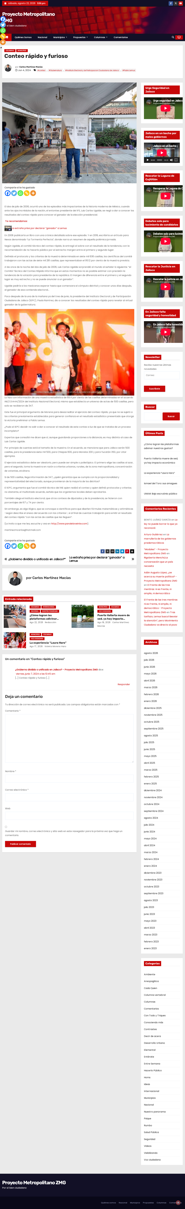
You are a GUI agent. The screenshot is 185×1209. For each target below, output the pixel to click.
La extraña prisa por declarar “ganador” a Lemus (39, 228)
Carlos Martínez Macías (31, 67)
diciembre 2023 (152, 873)
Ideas (147, 1084)
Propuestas (79, 37)
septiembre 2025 (153, 728)
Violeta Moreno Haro (55, 646)
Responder (124, 684)
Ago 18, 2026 (104, 622)
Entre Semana (152, 1063)
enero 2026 (150, 701)
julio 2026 (149, 660)
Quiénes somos (23, 37)
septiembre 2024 (154, 811)
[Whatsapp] (20, 193)
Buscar (150, 407)
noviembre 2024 (153, 797)
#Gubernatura (55, 70)
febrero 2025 (151, 776)
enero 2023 (150, 948)
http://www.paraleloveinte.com (69, 523)
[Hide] (1, 48)
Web (7, 808)
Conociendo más (153, 1022)
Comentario (13, 710)
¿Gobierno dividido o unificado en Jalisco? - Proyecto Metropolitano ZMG (56, 669)
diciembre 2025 (153, 708)
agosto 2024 (151, 818)
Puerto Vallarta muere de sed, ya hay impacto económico (113, 619)
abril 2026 (149, 680)
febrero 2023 (151, 941)
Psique (147, 1118)
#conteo (41, 70)
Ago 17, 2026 (36, 646)
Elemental (150, 1050)
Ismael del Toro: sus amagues (160, 483)
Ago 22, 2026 (36, 622)
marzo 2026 (150, 687)
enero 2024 (150, 866)
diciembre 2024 (153, 790)
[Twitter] (14, 193)
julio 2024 (149, 824)
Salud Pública (151, 1132)
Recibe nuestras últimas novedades (157, 367)
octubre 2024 (151, 804)
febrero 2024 (151, 859)
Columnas (100, 37)
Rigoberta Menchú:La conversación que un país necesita (158, 562)
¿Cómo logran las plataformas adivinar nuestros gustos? (43, 619)
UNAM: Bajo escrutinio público (160, 493)
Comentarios (121, 37)
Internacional (48, 607)
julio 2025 (149, 742)
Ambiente (149, 974)
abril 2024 (149, 845)
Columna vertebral (155, 995)
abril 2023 (149, 927)
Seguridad (149, 1139)
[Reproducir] (147, 160)
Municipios (59, 37)
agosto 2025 (151, 735)
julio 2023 (149, 907)
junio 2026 (149, 667)
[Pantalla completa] (176, 160)
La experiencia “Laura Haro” (48, 642)
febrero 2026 (151, 694)
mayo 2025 (150, 756)
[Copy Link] (27, 193)
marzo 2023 (150, 934)
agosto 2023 (151, 900)
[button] (173, 37)
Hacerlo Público (153, 1070)
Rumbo (148, 1125)
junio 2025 (149, 749)
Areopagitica (151, 981)
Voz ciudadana (105, 611)
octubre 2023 (151, 886)
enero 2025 (150, 783)
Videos (147, 1146)
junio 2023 (149, 914)
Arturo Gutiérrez (153, 534)
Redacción (50, 622)
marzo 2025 (150, 770)
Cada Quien (150, 988)
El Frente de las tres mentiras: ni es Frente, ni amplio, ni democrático (157, 589)
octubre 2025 (151, 721)
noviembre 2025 (153, 715)
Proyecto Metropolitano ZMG (34, 1183)
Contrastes (150, 1029)
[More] (33, 193)
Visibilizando (151, 1153)
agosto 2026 (151, 653)
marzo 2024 (151, 852)
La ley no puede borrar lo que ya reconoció (160, 524)
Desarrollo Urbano (154, 1043)
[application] (162, 153)
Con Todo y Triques (155, 1015)
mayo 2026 (150, 673)
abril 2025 (149, 763)
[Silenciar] (171, 160)
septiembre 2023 (153, 893)
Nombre (10, 771)
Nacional (42, 37)
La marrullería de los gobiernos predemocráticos (160, 539)
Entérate (149, 1056)
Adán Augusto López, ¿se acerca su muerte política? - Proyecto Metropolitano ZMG (160, 577)
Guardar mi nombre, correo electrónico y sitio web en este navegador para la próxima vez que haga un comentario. (63, 833)
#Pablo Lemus (128, 70)
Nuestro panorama (50, 611)
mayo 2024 (150, 838)
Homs (147, 1077)
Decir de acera (152, 1036)
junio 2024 (149, 831)
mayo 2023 (150, 921)
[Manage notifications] (178, 1202)
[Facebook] (8, 193)
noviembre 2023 (153, 879)
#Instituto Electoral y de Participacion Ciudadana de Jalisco (92, 70)
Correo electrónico (17, 789)
